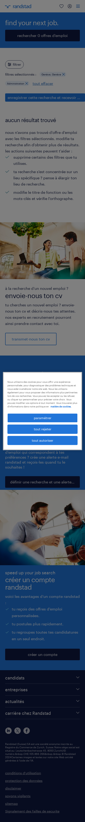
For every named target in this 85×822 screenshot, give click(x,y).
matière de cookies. (61, 406)
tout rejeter (42, 429)
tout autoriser (42, 440)
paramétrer (42, 418)
